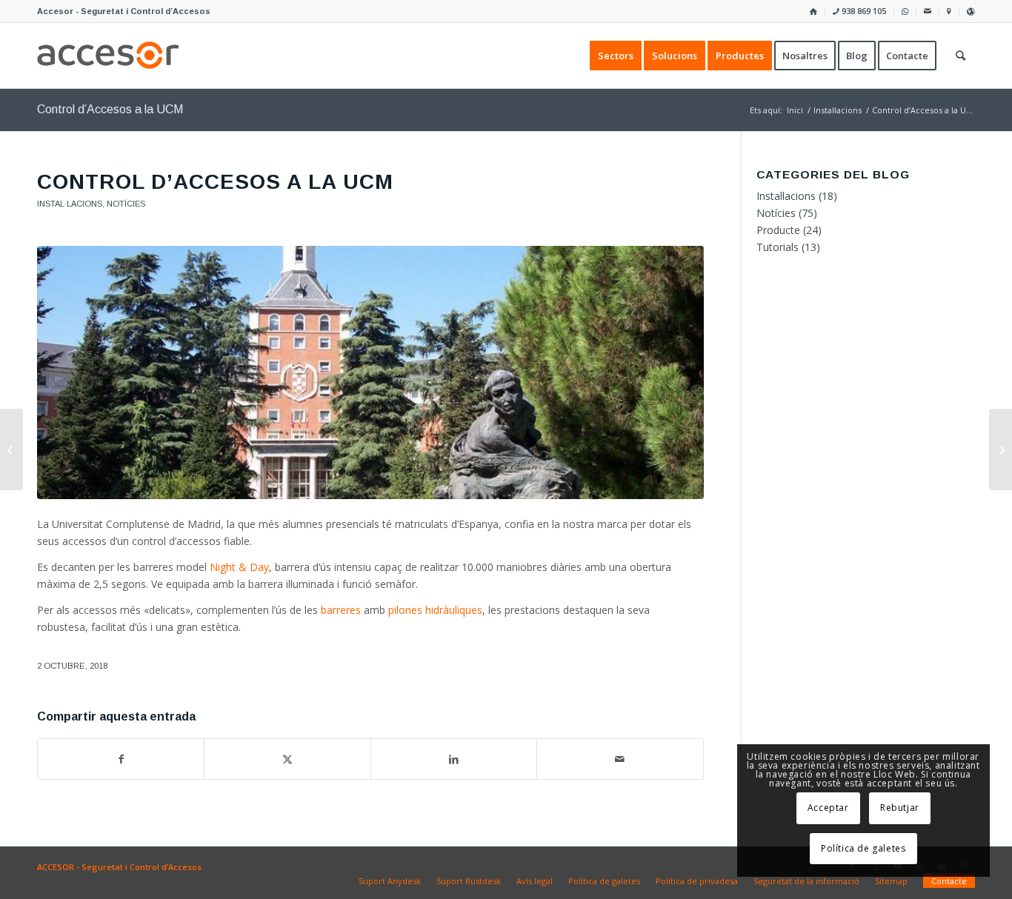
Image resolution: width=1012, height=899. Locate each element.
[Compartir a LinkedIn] (453, 759)
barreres (341, 610)
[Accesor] (108, 55)
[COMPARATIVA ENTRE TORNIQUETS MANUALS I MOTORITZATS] (11, 449)
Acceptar (828, 807)
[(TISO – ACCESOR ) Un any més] (1000, 449)
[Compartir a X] (287, 759)
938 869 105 (862, 10)
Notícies (126, 203)
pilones (435, 610)
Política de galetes (863, 848)
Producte (778, 230)
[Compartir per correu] (619, 759)
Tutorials (777, 247)
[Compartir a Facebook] (121, 759)
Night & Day (239, 567)
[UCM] (370, 372)
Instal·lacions (69, 203)
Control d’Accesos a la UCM (110, 109)
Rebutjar (899, 807)
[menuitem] (813, 11)
